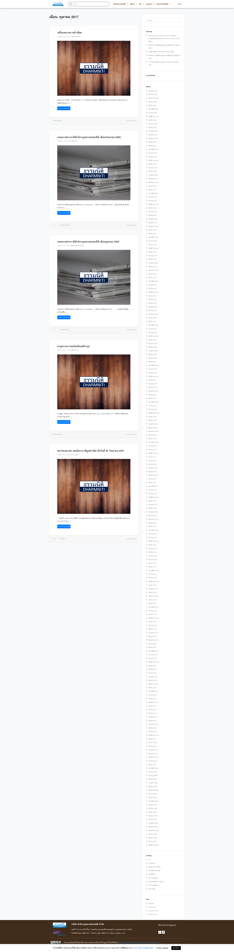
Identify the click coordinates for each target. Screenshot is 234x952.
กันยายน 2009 (152, 775)
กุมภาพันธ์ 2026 (153, 109)
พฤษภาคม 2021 (153, 314)
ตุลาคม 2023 (152, 208)
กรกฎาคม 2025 (153, 131)
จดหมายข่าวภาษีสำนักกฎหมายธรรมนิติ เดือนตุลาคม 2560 (88, 242)
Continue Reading (63, 108)
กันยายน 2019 (152, 383)
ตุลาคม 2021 (152, 296)
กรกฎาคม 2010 (153, 750)
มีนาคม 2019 (152, 398)
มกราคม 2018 (152, 446)
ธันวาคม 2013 (152, 614)
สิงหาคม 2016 (152, 508)
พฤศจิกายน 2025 (153, 116)
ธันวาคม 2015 (152, 537)
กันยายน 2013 (152, 625)
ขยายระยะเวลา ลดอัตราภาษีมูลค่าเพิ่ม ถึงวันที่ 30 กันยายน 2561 (90, 451)
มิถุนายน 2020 (152, 354)
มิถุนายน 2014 (152, 592)
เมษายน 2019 (152, 394)
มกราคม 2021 (152, 328)
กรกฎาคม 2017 (153, 468)
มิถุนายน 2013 (152, 636)
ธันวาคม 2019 (152, 372)
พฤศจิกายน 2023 (153, 204)
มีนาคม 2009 (152, 797)
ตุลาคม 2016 (152, 501)
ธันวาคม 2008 (152, 808)
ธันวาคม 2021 (152, 288)
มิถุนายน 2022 (152, 266)
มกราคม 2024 (152, 197)
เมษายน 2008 (152, 834)
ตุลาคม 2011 (152, 706)
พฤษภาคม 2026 (153, 98)
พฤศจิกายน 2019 (153, 376)
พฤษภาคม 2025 (153, 138)
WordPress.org (152, 914)
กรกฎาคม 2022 (153, 263)
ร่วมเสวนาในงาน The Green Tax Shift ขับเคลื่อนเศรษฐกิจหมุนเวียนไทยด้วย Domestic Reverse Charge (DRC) (164, 38)
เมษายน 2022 (152, 274)
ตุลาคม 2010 (152, 739)
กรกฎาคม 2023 (153, 219)
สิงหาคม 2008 (152, 819)
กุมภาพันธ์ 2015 (153, 570)
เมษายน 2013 (152, 643)
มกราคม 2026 (152, 112)
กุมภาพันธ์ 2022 (153, 281)
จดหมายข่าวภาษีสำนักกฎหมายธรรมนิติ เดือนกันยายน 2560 (89, 137)
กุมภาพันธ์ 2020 (153, 365)
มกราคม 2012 (152, 695)
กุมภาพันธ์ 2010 (153, 768)
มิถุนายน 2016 (152, 515)
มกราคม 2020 (152, 369)
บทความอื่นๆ (152, 889)
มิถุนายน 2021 (152, 310)
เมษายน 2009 (152, 793)
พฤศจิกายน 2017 (153, 453)
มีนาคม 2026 (152, 105)
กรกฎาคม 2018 (153, 424)
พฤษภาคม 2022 (153, 270)
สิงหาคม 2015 (152, 552)
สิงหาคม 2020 (152, 347)
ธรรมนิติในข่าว (152, 874)
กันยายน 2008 (152, 815)
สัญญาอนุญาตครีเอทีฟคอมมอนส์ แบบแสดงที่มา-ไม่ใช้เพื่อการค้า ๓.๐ (140, 942)
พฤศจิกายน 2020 (153, 336)
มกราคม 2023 (152, 241)
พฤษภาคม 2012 (153, 684)
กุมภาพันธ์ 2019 (153, 402)
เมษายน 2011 (152, 728)
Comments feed (153, 910)
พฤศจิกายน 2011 (153, 702)
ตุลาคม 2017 (152, 457)
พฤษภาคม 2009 (153, 790)
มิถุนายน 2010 (152, 753)
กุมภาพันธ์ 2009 (153, 801)
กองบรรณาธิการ (75, 455)
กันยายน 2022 (152, 255)
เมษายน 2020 (152, 358)
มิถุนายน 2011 (152, 720)
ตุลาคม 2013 (152, 621)
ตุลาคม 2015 (152, 544)
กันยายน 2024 (152, 167)
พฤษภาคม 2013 (153, 640)
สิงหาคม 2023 (152, 215)
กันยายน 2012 (152, 669)
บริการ (132, 4)
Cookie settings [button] (162, 948)
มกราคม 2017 (152, 490)
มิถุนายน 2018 (152, 427)
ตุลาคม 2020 (152, 339)
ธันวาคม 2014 (152, 577)
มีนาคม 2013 (152, 647)
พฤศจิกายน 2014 (153, 581)
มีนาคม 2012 (152, 687)
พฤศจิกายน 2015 (153, 541)
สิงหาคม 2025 (152, 127)
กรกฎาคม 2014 (153, 588)
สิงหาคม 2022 (152, 259)
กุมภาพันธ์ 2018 (153, 442)
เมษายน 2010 (152, 761)
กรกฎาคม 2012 (153, 676)
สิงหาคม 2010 (152, 746)
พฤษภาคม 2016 (153, 519)
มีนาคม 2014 (152, 603)
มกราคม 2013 (152, 654)
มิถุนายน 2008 (152, 826)
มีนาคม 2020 (152, 361)
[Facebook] (159, 932)
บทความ (149, 4)
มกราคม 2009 (152, 804)
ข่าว (140, 4)
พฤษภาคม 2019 (153, 391)
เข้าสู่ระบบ (151, 903)
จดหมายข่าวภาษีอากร (65, 225)
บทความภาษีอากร (153, 885)
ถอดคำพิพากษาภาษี (154, 870)
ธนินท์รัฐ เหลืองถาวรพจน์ (77, 245)
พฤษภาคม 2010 (153, 757)
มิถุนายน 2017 (152, 471)
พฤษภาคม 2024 (153, 182)
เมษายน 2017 (152, 479)
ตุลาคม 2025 (152, 120)
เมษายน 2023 (152, 230)
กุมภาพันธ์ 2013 (153, 651)
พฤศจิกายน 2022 (153, 248)
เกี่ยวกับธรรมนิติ (119, 4)
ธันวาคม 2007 (152, 841)
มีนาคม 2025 (152, 145)
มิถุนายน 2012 (152, 680)
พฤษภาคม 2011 (153, 724)
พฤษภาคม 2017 (153, 475)
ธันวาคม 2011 (152, 698)
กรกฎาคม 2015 (153, 555)
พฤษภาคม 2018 (153, 431)
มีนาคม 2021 (152, 321)
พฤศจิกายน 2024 (153, 160)
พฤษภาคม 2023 (153, 226)
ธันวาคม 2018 (152, 409)
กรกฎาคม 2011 (153, 717)
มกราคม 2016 (152, 534)
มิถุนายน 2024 (152, 178)
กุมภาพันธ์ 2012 (153, 691)
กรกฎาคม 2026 (153, 90)
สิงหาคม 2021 (152, 303)
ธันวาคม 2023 (152, 200)
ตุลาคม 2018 (152, 416)
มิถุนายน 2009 (152, 786)
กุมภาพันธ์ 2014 (153, 607)
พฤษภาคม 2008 (153, 830)
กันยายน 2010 (152, 742)
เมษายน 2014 (152, 599)
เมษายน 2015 (152, 563)
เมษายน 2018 (152, 435)
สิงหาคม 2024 (152, 171)
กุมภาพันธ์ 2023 (153, 237)
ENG (179, 4)
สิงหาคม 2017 (152, 464)
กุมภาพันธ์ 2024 (153, 193)
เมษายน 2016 (152, 523)
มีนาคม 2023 (152, 233)
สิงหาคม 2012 (152, 673)
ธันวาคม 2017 (152, 449)
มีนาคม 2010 (152, 764)
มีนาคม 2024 (152, 189)
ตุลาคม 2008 (152, 812)
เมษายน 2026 (152, 101)
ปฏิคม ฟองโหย (74, 350)
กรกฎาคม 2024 (153, 175)
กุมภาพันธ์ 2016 (153, 530)
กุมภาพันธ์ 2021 (153, 325)
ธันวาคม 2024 (152, 156)
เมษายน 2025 (152, 142)
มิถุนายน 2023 (152, 222)
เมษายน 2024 (152, 186)
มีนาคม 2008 (152, 837)
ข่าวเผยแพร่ (62, 539)
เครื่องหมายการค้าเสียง (69, 33)
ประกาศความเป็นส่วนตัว (144, 948)
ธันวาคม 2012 (152, 658)
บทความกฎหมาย (57, 120)
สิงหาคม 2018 (152, 420)
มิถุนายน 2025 (152, 134)
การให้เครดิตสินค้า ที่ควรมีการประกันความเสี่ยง (161, 51)
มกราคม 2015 (152, 574)
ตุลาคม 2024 (152, 164)
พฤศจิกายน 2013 (153, 618)
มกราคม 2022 (152, 285)
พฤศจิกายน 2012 (153, 662)
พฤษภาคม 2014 (153, 596)
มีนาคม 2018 (152, 438)
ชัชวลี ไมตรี (74, 141)
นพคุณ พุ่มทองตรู (76, 36)
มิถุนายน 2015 (152, 559)
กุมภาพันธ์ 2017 (153, 486)
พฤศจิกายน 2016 (153, 497)
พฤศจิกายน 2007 (153, 845)
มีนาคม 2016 (152, 526)
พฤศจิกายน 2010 (153, 735)
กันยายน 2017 (152, 460)
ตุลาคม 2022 (152, 252)
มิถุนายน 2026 (152, 94)
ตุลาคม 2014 (152, 585)
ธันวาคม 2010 (152, 731)
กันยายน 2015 (152, 548)
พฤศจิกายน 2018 (153, 413)
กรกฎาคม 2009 (153, 782)
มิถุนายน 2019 (152, 387)
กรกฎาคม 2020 (153, 350)
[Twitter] (163, 932)
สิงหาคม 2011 (152, 713)
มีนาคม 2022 (152, 277)
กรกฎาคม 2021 (153, 306)
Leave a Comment (131, 121)
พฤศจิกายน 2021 (153, 292)
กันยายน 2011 (152, 709)
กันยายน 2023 (152, 211)
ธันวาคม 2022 (152, 244)
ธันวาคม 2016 (152, 493)
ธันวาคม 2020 (152, 332)
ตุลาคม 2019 (152, 380)
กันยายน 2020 (152, 343)
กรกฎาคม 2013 (153, 632)
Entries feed (152, 907)
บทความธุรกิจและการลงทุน (155, 881)
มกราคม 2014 (152, 610)
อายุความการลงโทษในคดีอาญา (73, 346)
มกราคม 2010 (152, 772)
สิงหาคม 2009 (152, 779)
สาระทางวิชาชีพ (162, 4)
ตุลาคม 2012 (152, 665)
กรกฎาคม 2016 (153, 512)
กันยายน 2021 (152, 299)
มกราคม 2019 (152, 405)
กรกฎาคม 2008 (153, 823)
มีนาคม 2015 (152, 566)
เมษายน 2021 (152, 317)
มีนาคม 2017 (152, 482)
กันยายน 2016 (152, 504)
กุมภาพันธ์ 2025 (153, 149)
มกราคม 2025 (152, 153)
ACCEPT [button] (176, 948)
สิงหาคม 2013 (152, 629)
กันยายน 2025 (152, 123)
